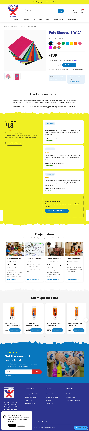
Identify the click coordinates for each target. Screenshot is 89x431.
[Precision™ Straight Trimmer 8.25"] (55, 317)
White (54, 43)
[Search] (61, 11)
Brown (54, 47)
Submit (36, 372)
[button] (82, 11)
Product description (44, 94)
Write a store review (57, 211)
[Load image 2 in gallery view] (17, 76)
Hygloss (41, 428)
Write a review (14, 143)
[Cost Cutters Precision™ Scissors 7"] (34, 317)
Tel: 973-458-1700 (10, 410)
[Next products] (86, 320)
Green (63, 43)
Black (50, 43)
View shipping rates (74, 81)
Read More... (72, 107)
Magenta (50, 47)
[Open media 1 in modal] (25, 50)
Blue (67, 43)
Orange (75, 43)
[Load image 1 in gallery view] (8, 76)
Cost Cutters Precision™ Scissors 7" (33, 325)
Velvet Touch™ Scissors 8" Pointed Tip (12, 325)
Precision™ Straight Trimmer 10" (75, 325)
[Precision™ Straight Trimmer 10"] (76, 317)
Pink (80, 43)
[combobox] (41, 11)
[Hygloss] (9, 398)
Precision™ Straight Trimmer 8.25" (54, 325)
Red (59, 43)
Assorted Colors (59, 47)
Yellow (71, 43)
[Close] (30, 413)
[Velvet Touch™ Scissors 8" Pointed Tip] (13, 317)
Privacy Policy (11, 421)
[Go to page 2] (44, 336)
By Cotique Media (49, 428)
